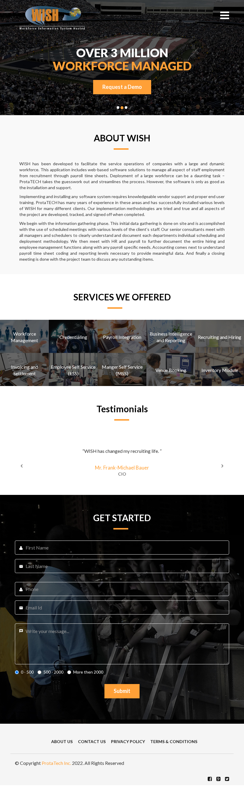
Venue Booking (170, 370)
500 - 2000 (53, 671)
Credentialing (73, 337)
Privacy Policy (128, 741)
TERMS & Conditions (173, 741)
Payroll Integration (122, 337)
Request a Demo (122, 87)
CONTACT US (92, 741)
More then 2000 (88, 671)
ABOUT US (62, 741)
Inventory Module (219, 370)
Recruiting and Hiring (219, 337)
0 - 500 (27, 671)
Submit (122, 691)
